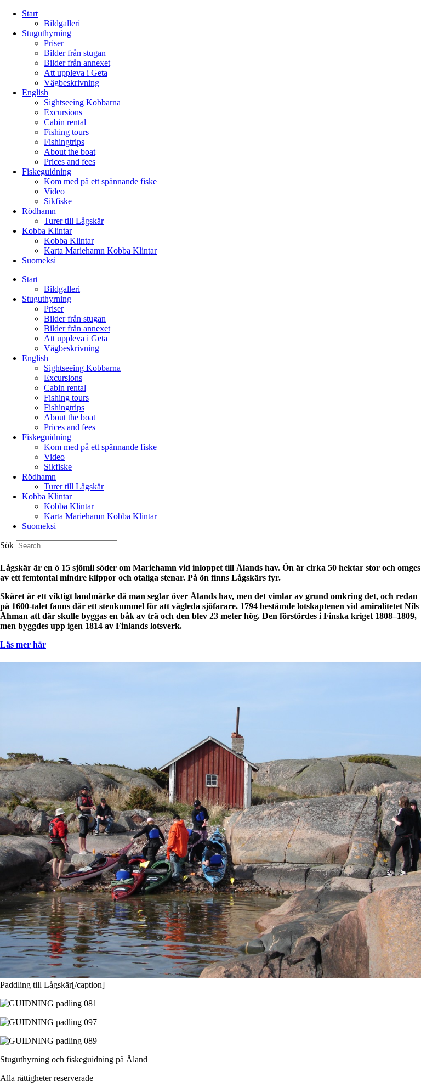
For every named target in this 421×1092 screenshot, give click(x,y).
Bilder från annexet (77, 62)
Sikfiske (58, 201)
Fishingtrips (64, 142)
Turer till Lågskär (74, 221)
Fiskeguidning (46, 171)
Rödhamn (39, 211)
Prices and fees (69, 161)
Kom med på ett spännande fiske (100, 181)
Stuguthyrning (46, 33)
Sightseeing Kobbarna (82, 102)
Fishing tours (66, 132)
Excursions (63, 112)
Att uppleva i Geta (75, 72)
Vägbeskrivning (71, 82)
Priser (54, 43)
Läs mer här (23, 644)
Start (30, 13)
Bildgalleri (62, 23)
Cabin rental (65, 122)
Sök (7, 545)
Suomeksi (39, 260)
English (35, 92)
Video (54, 191)
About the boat (69, 151)
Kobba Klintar (47, 230)
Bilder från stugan (75, 53)
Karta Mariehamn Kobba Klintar (100, 250)
